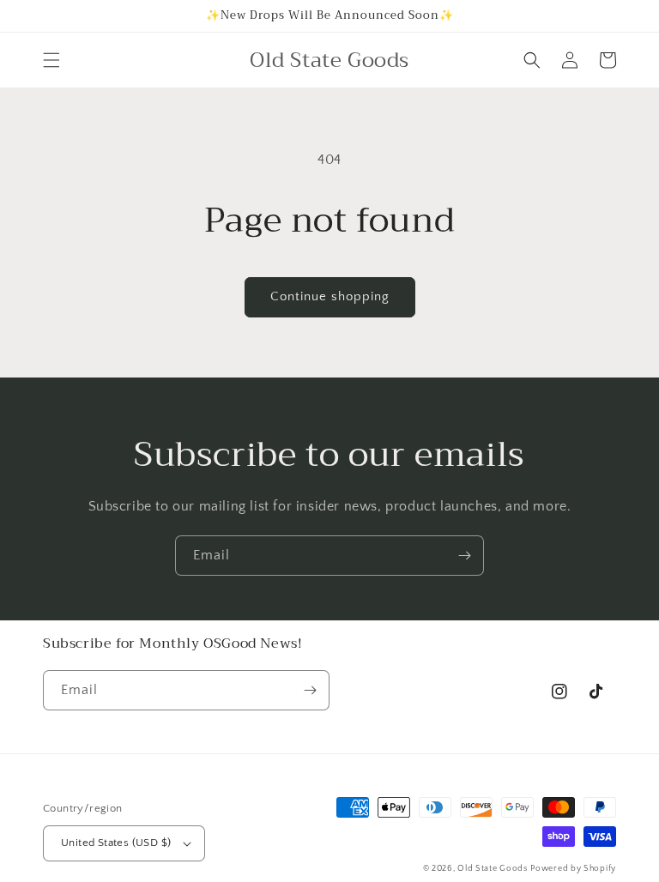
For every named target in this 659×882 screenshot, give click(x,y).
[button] (51, 60)
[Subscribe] (464, 555)
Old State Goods (492, 868)
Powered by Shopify (573, 868)
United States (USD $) (116, 843)
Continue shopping (330, 296)
